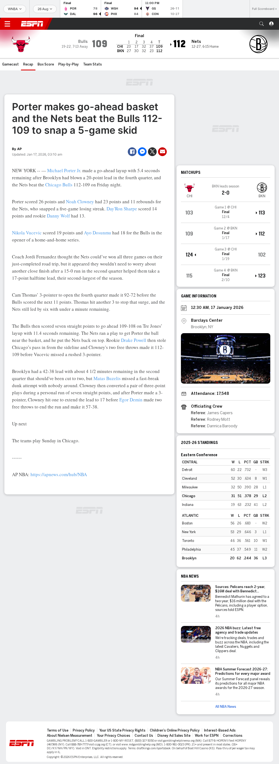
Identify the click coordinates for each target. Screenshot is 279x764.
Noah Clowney (80, 201)
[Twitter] (152, 151)
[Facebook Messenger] (142, 151)
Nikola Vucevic (27, 232)
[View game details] (225, 212)
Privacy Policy (84, 730)
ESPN (32, 24)
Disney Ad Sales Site (173, 736)
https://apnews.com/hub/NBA (59, 474)
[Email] (162, 151)
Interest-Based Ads (220, 730)
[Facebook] (132, 151)
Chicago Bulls (58, 184)
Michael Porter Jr (63, 170)
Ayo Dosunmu (97, 232)
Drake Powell (133, 340)
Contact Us (144, 736)
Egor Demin (130, 399)
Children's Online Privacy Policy (175, 730)
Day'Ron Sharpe (122, 208)
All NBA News (225, 707)
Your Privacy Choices (113, 736)
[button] (261, 24)
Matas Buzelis (107, 378)
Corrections (232, 736)
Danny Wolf (58, 216)
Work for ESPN (207, 736)
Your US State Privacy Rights (122, 730)
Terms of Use (57, 730)
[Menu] (7, 24)
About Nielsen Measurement (69, 736)
